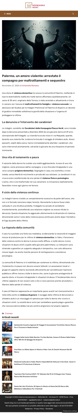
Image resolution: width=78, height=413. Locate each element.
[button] (73, 14)
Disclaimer (49, 409)
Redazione (28, 409)
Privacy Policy (39, 409)
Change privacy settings (70, 411)
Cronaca (8, 313)
